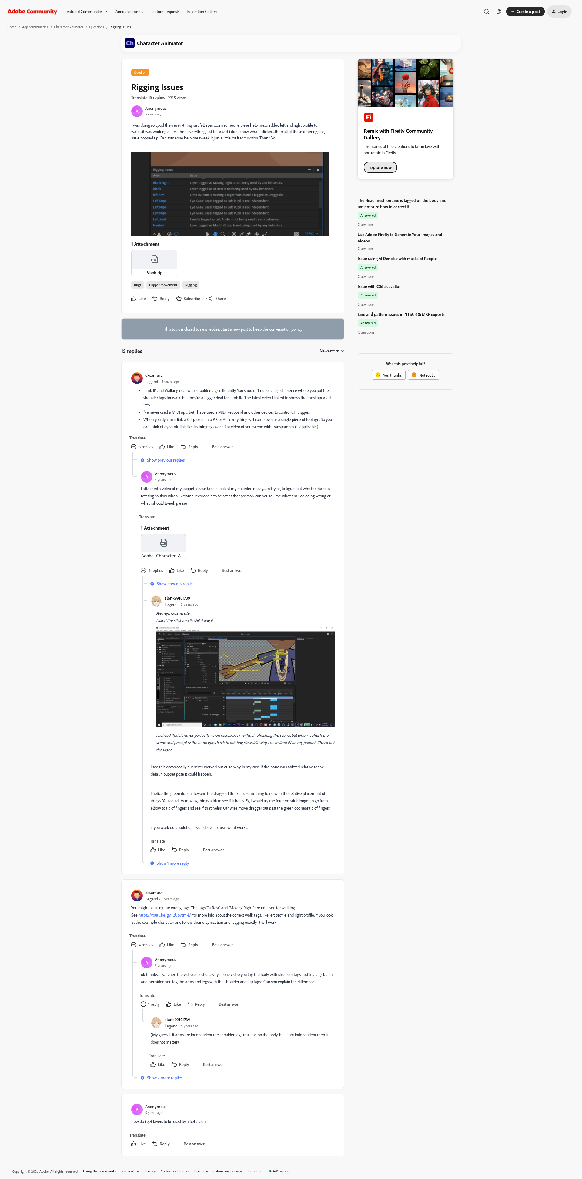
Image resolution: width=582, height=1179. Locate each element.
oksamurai (154, 375)
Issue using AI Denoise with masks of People (397, 258)
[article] (232, 412)
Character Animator (68, 27)
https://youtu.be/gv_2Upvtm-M (165, 914)
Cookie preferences (175, 1171)
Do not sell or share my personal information (228, 1171)
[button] (525, 11)
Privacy (150, 1171)
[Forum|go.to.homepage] (32, 11)
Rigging (191, 284)
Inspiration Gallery (202, 11)
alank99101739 (177, 597)
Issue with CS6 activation (380, 286)
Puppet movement (163, 284)
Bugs (137, 284)
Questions (96, 27)
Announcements (129, 11)
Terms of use (130, 1171)
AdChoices (281, 1171)
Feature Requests (164, 11)
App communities (35, 27)
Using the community (99, 1171)
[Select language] (499, 11)
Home (11, 27)
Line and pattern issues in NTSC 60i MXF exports (401, 314)
